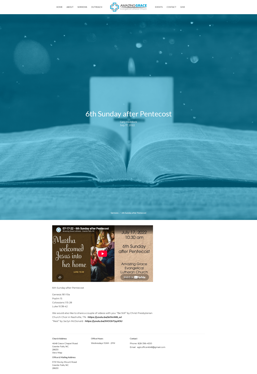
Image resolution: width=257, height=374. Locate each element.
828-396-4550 (145, 343)
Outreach (96, 7)
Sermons (82, 7)
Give (182, 7)
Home (59, 7)
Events (159, 7)
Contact (171, 7)
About (70, 7)
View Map (57, 352)
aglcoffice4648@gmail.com (151, 347)
